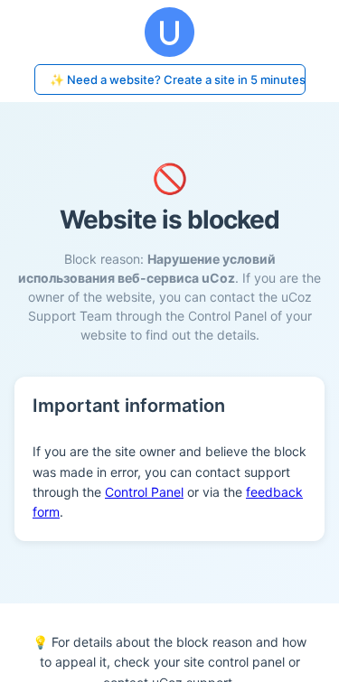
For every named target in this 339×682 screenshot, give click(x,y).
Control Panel (144, 492)
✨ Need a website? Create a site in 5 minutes (178, 79)
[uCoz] (169, 32)
